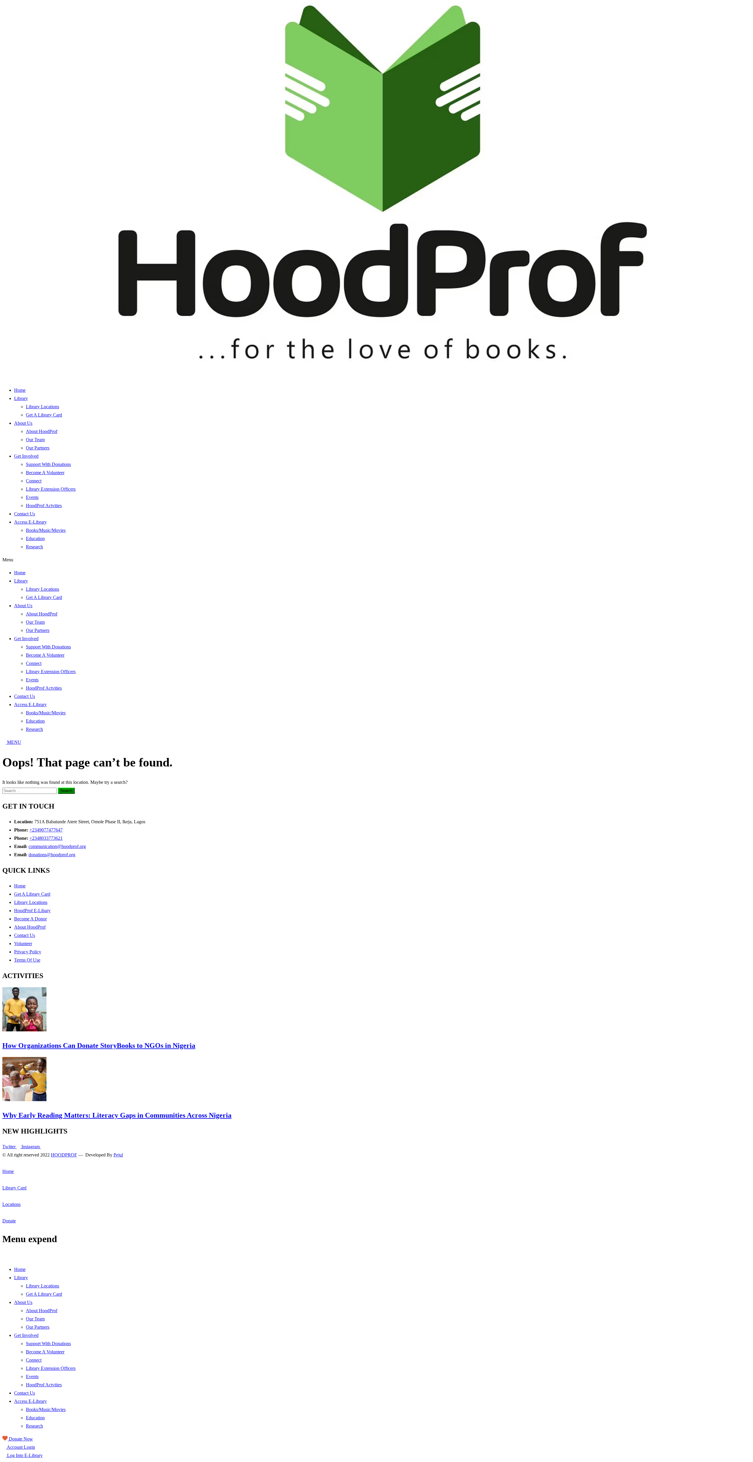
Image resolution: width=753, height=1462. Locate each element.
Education (35, 538)
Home (20, 390)
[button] (376, 560)
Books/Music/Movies (46, 530)
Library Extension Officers (51, 489)
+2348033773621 (46, 838)
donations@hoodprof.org (52, 854)
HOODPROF (64, 1154)
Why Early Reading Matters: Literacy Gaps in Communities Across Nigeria (116, 1115)
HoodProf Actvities (44, 505)
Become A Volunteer (45, 472)
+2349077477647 (46, 829)
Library (21, 398)
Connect (33, 480)
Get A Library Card (44, 414)
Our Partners (37, 447)
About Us (23, 423)
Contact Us (24, 513)
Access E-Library (30, 522)
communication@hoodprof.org (57, 846)
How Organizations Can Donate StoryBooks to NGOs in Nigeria (98, 1045)
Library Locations (42, 406)
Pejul (118, 1154)
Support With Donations (48, 464)
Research (34, 546)
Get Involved (26, 456)
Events (32, 497)
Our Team (35, 439)
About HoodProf (41, 431)
